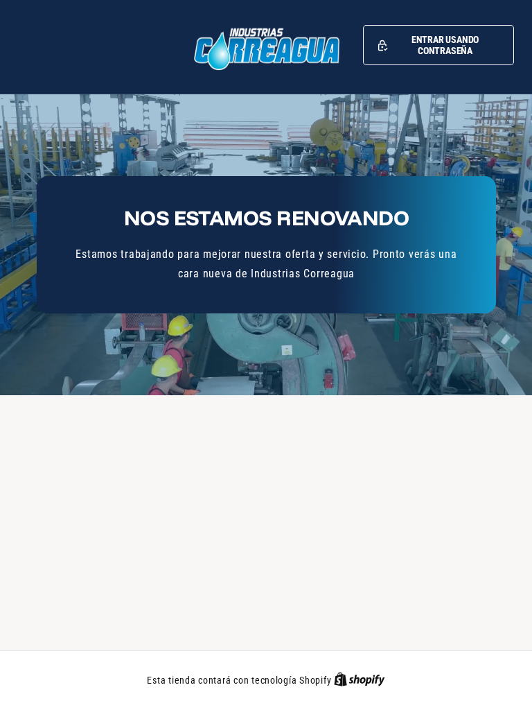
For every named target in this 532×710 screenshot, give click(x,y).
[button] (438, 45)
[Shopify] (359, 680)
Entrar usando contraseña (445, 45)
